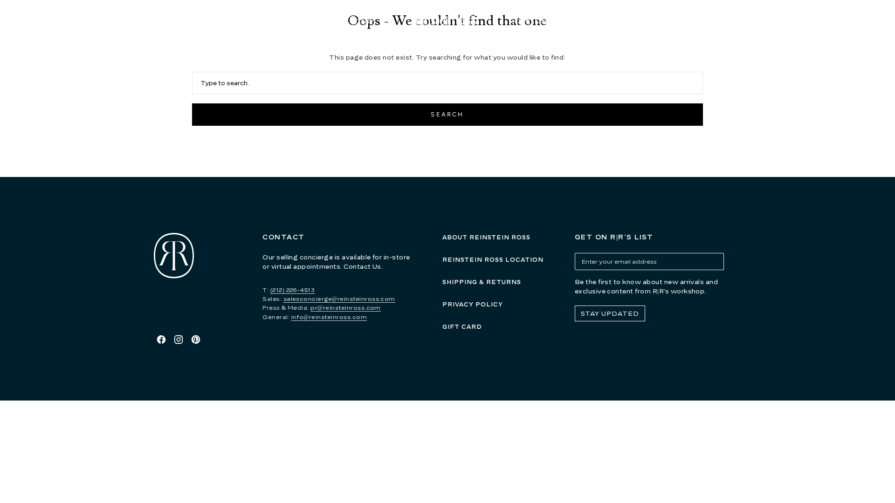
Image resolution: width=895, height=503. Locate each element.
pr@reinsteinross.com (345, 307)
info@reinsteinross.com (329, 316)
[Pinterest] (196, 339)
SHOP (281, 21)
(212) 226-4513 (292, 289)
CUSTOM (531, 21)
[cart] (747, 21)
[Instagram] (178, 339)
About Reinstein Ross (486, 237)
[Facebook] (161, 339)
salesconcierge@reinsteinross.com (339, 298)
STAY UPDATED (610, 313)
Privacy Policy (472, 304)
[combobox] (447, 83)
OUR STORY (352, 21)
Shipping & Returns (481, 282)
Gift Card (462, 326)
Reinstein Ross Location (493, 259)
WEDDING (604, 21)
